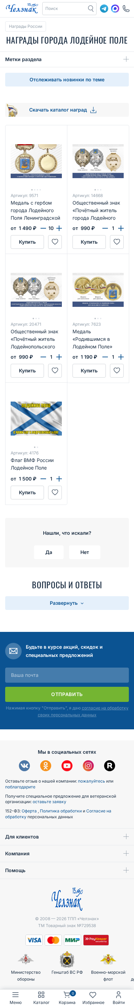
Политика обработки (61, 810)
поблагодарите (20, 786)
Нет (84, 552)
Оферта (30, 810)
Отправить (67, 694)
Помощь (15, 870)
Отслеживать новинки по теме (67, 79)
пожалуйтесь (91, 781)
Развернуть (64, 603)
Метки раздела (23, 59)
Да (48, 552)
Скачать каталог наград (58, 110)
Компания (17, 853)
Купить (27, 242)
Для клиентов (22, 837)
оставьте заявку (49, 801)
